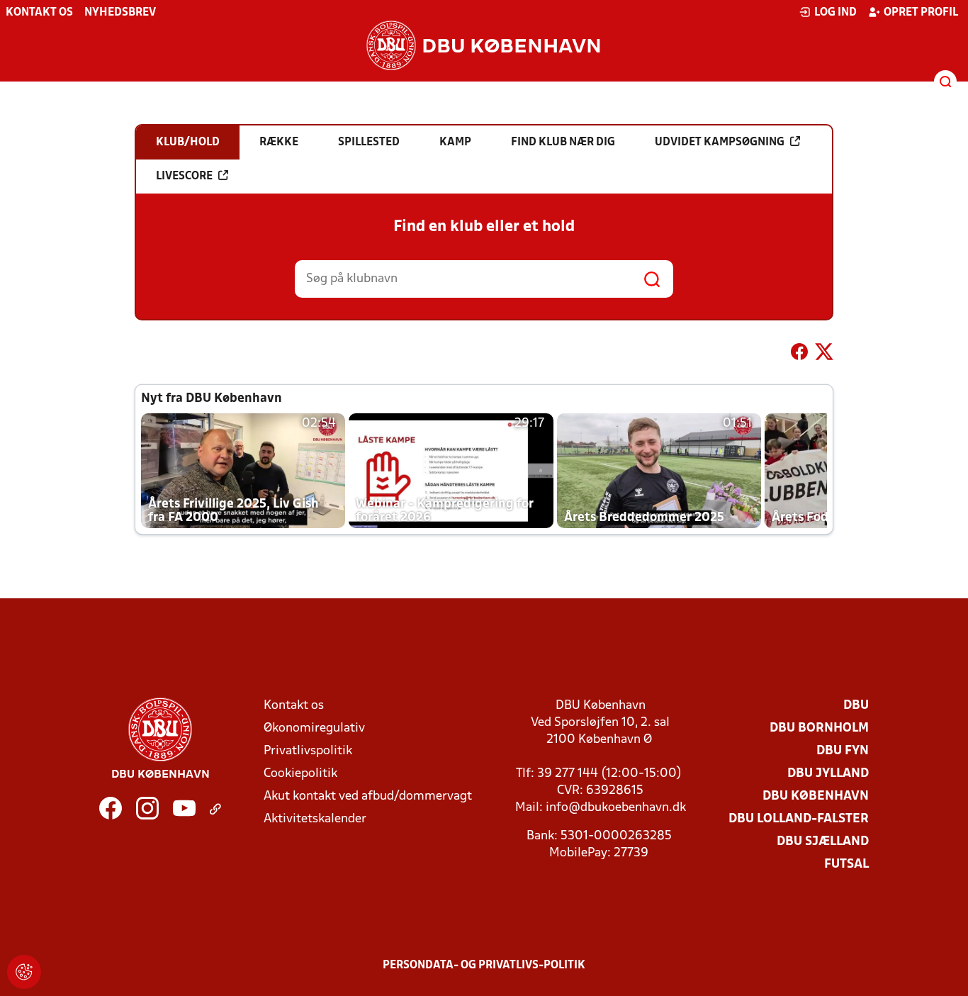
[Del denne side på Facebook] (799, 354)
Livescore (184, 176)
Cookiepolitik (300, 774)
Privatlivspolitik (308, 751)
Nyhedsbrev (120, 13)
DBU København (815, 796)
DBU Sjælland (823, 842)
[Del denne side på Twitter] (824, 354)
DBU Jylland (828, 774)
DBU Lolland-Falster (798, 819)
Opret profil (921, 13)
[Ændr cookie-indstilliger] (24, 972)
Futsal (846, 864)
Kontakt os (39, 13)
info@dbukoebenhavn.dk (616, 808)
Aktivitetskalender (315, 819)
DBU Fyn (842, 751)
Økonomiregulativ (314, 728)
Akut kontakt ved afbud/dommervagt (368, 796)
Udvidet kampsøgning (719, 142)
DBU (856, 706)
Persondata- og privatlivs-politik (484, 965)
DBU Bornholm (819, 728)
